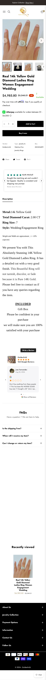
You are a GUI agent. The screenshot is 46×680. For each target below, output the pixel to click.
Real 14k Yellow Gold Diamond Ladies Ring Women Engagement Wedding (23, 585)
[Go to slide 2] (23, 394)
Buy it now (23, 133)
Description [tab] (7, 199)
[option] (23, 39)
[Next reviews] (41, 180)
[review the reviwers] (11, 377)
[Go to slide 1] (21, 394)
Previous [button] (4, 40)
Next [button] (41, 40)
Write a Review (28, 350)
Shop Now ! (30, 2)
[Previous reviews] (4, 180)
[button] (23, 180)
